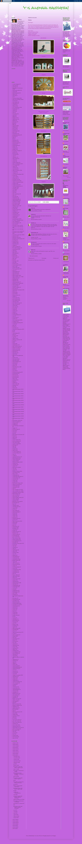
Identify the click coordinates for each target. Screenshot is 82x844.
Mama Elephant (15, 458)
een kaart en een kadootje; (17, 228)
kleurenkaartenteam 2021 (17, 407)
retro (13, 553)
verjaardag (14, 665)
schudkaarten (15, 569)
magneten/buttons (16, 456)
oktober (15, 759)
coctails (14, 171)
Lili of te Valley (15, 452)
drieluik (13, 217)
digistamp (14, 207)
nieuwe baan (14, 496)
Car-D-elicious (66, 288)
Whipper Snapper (16, 705)
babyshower (14, 119)
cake (13, 155)
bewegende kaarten (16, 134)
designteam (14, 197)
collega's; (14, 172)
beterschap (14, 130)
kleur (13, 386)
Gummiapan (14, 300)
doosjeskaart (15, 214)
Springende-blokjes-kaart (17, 595)
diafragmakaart (15, 200)
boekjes (14, 149)
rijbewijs (14, 555)
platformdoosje (15, 531)
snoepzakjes (15, 586)
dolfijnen (14, 210)
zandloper (14, 723)
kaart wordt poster (16, 346)
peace (13, 525)
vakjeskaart (14, 659)
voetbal (14, 679)
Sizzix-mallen (15, 574)
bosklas (14, 151)
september (16, 760)
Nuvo (13, 504)
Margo (32, 249)
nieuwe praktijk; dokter (17, 497)
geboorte (14, 274)
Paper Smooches (16, 521)
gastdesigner (15, 271)
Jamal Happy (15, 333)
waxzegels (14, 696)
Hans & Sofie (16, 769)
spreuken (14, 594)
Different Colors (15, 205)
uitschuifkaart (15, 653)
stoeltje (14, 612)
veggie (13, 663)
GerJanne (33, 242)
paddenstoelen (15, 518)
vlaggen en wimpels (16, 675)
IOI (13, 331)
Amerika (14, 100)
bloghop (14, 144)
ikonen (13, 326)
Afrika (13, 94)
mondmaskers (15, 477)
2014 (14, 824)
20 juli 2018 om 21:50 (36, 253)
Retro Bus (69, 257)
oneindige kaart (15, 506)
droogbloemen (15, 218)
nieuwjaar (14, 500)
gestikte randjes (15, 287)
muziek (13, 481)
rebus (13, 548)
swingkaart (14, 625)
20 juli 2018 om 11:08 (36, 238)
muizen (13, 480)
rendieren (14, 552)
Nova (14, 780)
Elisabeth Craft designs (17, 238)
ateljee (13, 109)
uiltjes (13, 649)
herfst (13, 305)
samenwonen (15, 564)
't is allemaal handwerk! (46, 8)
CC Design (14, 165)
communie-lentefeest (16, 174)
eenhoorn (14, 236)
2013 (14, 825)
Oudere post (56, 258)
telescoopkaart (15, 634)
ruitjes (13, 561)
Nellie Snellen (15, 493)
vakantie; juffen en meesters (18, 657)
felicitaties (14, 253)
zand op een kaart (16, 722)
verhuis (13, 664)
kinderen (14, 379)
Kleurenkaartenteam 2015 (18, 393)
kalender (14, 362)
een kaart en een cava (16, 225)
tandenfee (14, 629)
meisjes (14, 465)
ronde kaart (14, 557)
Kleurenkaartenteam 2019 (18, 402)
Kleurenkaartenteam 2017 (17, 398)
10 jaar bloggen (15, 84)
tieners (13, 640)
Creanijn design (15, 184)
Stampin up (14, 602)
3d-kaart (14, 86)
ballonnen (14, 121)
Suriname (14, 621)
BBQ (13, 124)
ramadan (14, 547)
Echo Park (14, 224)
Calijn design (15, 158)
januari (15, 817)
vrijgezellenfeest (15, 689)
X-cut (13, 718)
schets (13, 565)
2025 (14, 744)
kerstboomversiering (16, 372)
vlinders (14, 677)
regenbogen (14, 549)
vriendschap (15, 688)
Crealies (14, 183)
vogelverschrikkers (16, 681)
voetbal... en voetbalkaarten (16, 793)
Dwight (14, 790)
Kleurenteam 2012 (16, 420)
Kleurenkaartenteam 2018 (17, 400)
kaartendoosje (15, 350)
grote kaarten (15, 299)
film (13, 259)
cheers (13, 166)
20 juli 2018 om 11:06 (36, 229)
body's (13, 146)
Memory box (15, 467)
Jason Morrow (39, 835)
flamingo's (14, 260)
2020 (14, 751)
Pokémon (14, 532)
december (16, 756)
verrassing (14, 672)
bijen (13, 137)
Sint (13, 573)
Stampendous (15, 599)
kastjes (14, 368)
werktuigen (14, 701)
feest (13, 251)
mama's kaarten (15, 459)
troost (13, 646)
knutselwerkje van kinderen (18, 425)
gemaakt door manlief (17, 283)
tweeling (14, 647)
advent (13, 91)
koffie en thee (15, 429)
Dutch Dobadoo (15, 222)
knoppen (14, 423)
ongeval (14, 507)
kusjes (13, 435)
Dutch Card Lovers (65, 277)
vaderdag (14, 654)
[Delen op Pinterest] (48, 202)
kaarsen (14, 343)
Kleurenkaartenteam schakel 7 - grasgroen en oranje (18, 774)
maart (15, 814)
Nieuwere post (31, 258)
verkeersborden (15, 668)
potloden (14, 542)
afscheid (14, 95)
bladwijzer (14, 140)
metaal (13, 469)
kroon (13, 431)
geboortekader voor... (16, 276)
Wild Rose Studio (16, 711)
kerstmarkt (14, 376)
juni (14, 810)
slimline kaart (15, 578)
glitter (13, 291)
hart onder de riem (16, 302)
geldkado (14, 280)
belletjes (14, 127)
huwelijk (14, 321)
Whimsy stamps (15, 703)
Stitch (13, 611)
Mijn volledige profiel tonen (17, 65)
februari (15, 816)
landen (13, 438)
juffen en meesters (16, 339)
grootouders (15, 297)
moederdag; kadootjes (17, 476)
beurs (13, 132)
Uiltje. (69, 125)
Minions (14, 473)
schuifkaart (14, 570)
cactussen (14, 154)
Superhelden (15, 620)
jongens (14, 335)
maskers (14, 463)
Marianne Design (15, 462)
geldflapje (14, 279)
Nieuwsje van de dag (16, 501)
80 (14, 804)
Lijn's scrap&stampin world (66, 156)
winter (13, 713)
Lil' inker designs (15, 451)
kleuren (13, 387)
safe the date (15, 563)
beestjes (14, 125)
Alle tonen (68, 177)
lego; (13, 446)
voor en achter (15, 682)
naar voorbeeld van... (16, 490)
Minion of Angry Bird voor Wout (17, 786)
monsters (14, 479)
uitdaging (14, 650)
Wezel (13, 702)
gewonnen (14, 288)
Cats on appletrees (16, 163)
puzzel (13, 544)
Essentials (14, 243)
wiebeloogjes (15, 707)
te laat (13, 633)
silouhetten (14, 572)
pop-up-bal (14, 536)
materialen (14, 464)
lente (13, 447)
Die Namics (14, 201)
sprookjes (14, 598)
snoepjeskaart (15, 585)
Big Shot (14, 136)
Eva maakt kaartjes (16, 247)
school (13, 568)
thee (13, 637)
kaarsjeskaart (15, 344)
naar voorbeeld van (16, 489)
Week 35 (69, 200)
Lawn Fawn (14, 442)
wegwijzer (14, 697)
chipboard (14, 167)
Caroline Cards (66, 198)
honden (14, 313)
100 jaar (14, 85)
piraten (13, 530)
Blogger (54, 835)
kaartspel (14, 351)
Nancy (20, 19)
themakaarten (15, 638)
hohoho (14, 310)
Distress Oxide (15, 209)
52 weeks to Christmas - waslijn (18, 771)
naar (13, 488)
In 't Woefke (65, 231)
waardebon (14, 692)
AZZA (13, 116)
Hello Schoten (15, 304)
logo (13, 454)
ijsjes (13, 325)
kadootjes (14, 360)
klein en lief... (14, 383)
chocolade (14, 169)
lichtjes (14, 448)
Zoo (13, 734)
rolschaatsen (15, 556)
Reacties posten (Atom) (39, 260)
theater (13, 636)
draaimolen (14, 216)
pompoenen (14, 535)
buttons (14, 153)
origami (14, 514)
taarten (13, 626)
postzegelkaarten (16, 540)
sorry (13, 589)
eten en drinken (15, 246)
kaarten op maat (15, 347)
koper (13, 430)
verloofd (14, 671)
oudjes (13, 515)
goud (13, 293)
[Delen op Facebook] (47, 202)
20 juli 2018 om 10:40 (36, 219)
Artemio (14, 106)
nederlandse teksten (16, 492)
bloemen (14, 141)
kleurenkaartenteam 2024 (18, 413)
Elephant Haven (15, 237)
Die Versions (15, 203)
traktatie (14, 643)
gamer (13, 270)
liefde (13, 450)
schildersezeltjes (16, 566)
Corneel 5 (15, 784)
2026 (14, 742)
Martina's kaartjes (65, 168)
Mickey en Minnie (16, 471)
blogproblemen (15, 145)
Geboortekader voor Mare (18, 799)
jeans (13, 334)
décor (13, 195)
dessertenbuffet (15, 199)
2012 (14, 827)
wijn (13, 710)
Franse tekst (15, 267)
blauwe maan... (16, 765)
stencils (14, 607)
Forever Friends (15, 264)
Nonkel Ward (15, 502)
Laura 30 (15, 794)
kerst (13, 370)
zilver (13, 731)
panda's (14, 519)
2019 (14, 753)
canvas (13, 161)
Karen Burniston (15, 366)
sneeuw (14, 580)
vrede (13, 685)
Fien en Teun (15, 257)
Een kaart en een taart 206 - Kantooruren (18, 767)
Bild (13, 138)
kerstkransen (15, 373)
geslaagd (14, 285)
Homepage (44, 258)
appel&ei (14, 104)
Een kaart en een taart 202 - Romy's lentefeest (17, 807)
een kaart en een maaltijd (17, 231)
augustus (16, 762)
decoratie (14, 196)
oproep (14, 513)
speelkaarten (15, 590)
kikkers (13, 378)
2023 (14, 747)
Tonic (13, 642)
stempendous (15, 605)
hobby (13, 309)
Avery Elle (14, 113)
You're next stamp (16, 719)
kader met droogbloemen (17, 355)
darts (13, 192)
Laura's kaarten (15, 439)
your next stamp (15, 720)
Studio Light (15, 615)
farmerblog (65, 144)
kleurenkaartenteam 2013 (17, 389)
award (13, 115)
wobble (13, 714)
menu (13, 468)
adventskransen (15, 92)
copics (13, 176)
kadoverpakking (15, 361)
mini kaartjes (15, 472)
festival (14, 255)
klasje (13, 381)
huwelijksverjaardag (16, 322)
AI (12, 96)
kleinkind (14, 385)
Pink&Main (14, 528)
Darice (13, 191)
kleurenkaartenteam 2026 (18, 418)
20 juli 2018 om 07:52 (36, 210)
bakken (13, 120)
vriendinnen (14, 686)
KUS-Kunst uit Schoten (17, 434)
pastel (13, 523)
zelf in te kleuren (15, 728)
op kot (13, 509)
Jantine (32, 214)
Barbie (13, 123)
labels (13, 437)
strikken (14, 613)
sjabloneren (14, 576)
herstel (13, 308)
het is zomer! (16, 776)
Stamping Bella (15, 603)
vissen (13, 673)
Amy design (14, 102)
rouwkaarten (15, 559)
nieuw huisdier (15, 494)
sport (13, 593)
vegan (13, 661)
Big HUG (69, 159)
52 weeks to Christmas (17, 88)
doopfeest (14, 212)
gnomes (14, 292)
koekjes (14, 427)
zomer (13, 732)
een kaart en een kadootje (17, 226)
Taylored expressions (16, 632)
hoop (13, 316)
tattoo (13, 630)
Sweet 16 (14, 624)
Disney (13, 208)
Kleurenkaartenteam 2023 (18, 411)
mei (14, 811)
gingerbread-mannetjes (17, 289)
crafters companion (16, 182)
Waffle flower (15, 693)
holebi (13, 312)
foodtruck (14, 263)
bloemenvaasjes (15, 142)
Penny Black (15, 526)
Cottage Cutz (15, 179)
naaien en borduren (16, 484)
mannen (14, 460)
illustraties (14, 327)
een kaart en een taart (16, 234)
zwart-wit (14, 738)
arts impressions (16, 107)
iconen (13, 323)
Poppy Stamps (15, 539)
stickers (14, 609)
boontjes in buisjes (16, 150)
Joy (13, 337)
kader (13, 354)
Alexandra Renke (15, 98)
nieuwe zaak (14, 498)
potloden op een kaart (17, 543)
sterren (13, 608)
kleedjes (14, 382)
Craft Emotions (15, 180)
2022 (14, 748)
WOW (13, 717)
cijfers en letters (15, 170)
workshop (14, 715)
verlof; (13, 669)
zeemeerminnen (15, 726)
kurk (13, 433)
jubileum (14, 338)
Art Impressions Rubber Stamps (65, 186)
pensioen (14, 527)
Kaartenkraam (34, 232)
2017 (14, 819)
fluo (13, 262)
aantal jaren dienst (16, 90)
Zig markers (14, 730)
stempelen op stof (16, 604)
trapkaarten (14, 645)
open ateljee (15, 510)
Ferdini (13, 254)
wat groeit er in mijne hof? (18, 803)
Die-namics (14, 204)
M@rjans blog (66, 242)
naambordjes (15, 485)
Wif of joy (14, 709)
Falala (13, 250)
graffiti (13, 296)
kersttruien (14, 377)
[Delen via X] (45, 202)
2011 (14, 828)
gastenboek (14, 272)
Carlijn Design (15, 162)
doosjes (14, 213)
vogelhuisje (14, 680)
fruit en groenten (15, 268)
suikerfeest (14, 619)
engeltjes (14, 242)
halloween (14, 301)
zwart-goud (14, 736)
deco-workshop (15, 193)
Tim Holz (14, 641)
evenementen (15, 249)
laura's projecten (15, 441)
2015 (14, 822)
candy (13, 159)
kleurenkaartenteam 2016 (17, 395)
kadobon (14, 357)
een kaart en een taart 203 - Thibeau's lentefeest (17, 797)
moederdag (14, 475)
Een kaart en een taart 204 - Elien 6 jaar (17, 789)
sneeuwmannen (15, 582)
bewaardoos (15, 133)
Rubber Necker (15, 560)
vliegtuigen (14, 676)
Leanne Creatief (15, 443)
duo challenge (15, 221)
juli (14, 763)
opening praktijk (15, 511)
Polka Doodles (15, 534)
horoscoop (14, 317)
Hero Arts (14, 306)
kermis (13, 369)
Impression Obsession (17, 329)
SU (13, 616)
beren (13, 128)
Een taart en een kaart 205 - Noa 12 (17, 778)
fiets (13, 258)
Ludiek (13, 455)
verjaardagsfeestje (16, 667)
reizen (13, 551)
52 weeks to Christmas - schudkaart (18, 801)
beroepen (14, 129)
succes (14, 617)
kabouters (14, 352)
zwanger (14, 735)
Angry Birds (14, 103)
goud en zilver (15, 295)
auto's (13, 111)
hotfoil (13, 318)
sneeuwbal (14, 581)
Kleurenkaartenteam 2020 (18, 404)
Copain (14, 175)
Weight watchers (15, 698)
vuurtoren (14, 690)
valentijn (14, 660)
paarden (14, 517)
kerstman (14, 374)
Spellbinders (15, 591)
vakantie (14, 655)
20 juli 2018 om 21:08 (36, 246)
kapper (13, 365)
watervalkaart (15, 694)
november (16, 757)
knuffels (14, 424)
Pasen (13, 522)
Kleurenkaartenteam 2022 (18, 409)
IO (12, 330)
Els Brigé (14, 239)
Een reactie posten (34, 255)
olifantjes (14, 505)
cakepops (14, 157)
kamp (13, 364)
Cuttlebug (14, 188)
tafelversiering (15, 628)
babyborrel (14, 117)
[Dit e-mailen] (43, 202)
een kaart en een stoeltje (17, 232)
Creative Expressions (16, 186)
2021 (14, 750)
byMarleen (65, 220)
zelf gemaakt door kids (17, 727)
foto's (13, 266)
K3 (13, 342)
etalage (13, 245)
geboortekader (15, 275)
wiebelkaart (14, 706)
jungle (13, 340)
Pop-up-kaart (15, 538)
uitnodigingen (15, 651)
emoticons (14, 241)
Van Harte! (69, 137)
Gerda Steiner (15, 284)
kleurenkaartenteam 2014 (17, 391)
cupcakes (14, 187)
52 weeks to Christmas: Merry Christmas (18, 782)
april (15, 813)
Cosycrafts (14, 178)
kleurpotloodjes (15, 421)
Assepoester (15, 108)
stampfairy (14, 600)
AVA (13, 112)
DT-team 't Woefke (16, 220)
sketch (13, 577)
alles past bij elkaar (16, 99)
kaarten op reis (15, 348)
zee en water (15, 724)
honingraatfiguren (16, 314)
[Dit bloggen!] (44, 202)
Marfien (32, 222)
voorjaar (14, 684)
